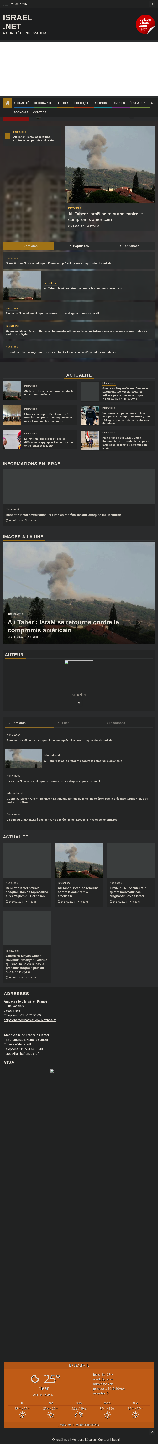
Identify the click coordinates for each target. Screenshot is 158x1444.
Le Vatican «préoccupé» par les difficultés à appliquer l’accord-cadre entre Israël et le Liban (48, 442)
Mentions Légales (83, 1439)
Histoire (63, 103)
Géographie (43, 103)
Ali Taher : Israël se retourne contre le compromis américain (83, 288)
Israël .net (17, 22)
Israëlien (94, 226)
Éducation (137, 103)
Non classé (12, 258)
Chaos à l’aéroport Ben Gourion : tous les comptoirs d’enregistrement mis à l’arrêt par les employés (48, 417)
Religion (100, 103)
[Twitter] (79, 703)
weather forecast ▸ (79, 1425)
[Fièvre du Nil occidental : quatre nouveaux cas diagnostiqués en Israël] (131, 860)
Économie (21, 112)
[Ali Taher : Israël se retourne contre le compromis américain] (110, 164)
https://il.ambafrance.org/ (21, 1054)
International (20, 131)
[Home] (7, 103)
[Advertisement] (79, 69)
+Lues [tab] (64, 723)
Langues (118, 103)
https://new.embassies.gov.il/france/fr (30, 1020)
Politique (81, 103)
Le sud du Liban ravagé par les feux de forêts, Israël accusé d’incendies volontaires (61, 352)
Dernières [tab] (30, 246)
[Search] (152, 103)
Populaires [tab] (80, 246)
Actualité (21, 103)
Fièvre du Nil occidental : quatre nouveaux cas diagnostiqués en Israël (52, 313)
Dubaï (116, 1439)
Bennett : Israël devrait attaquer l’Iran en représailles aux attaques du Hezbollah (58, 263)
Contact (39, 112)
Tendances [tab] (130, 246)
